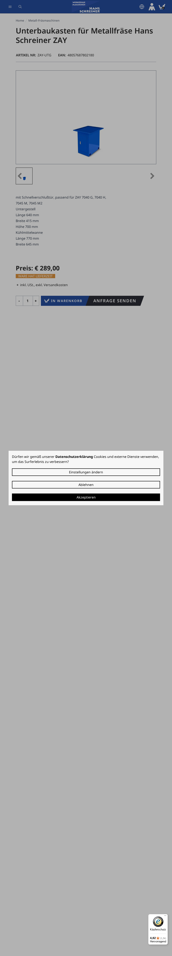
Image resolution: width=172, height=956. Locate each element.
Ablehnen (86, 484)
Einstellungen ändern (86, 472)
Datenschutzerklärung (74, 456)
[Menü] (165, 916)
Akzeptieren (86, 497)
